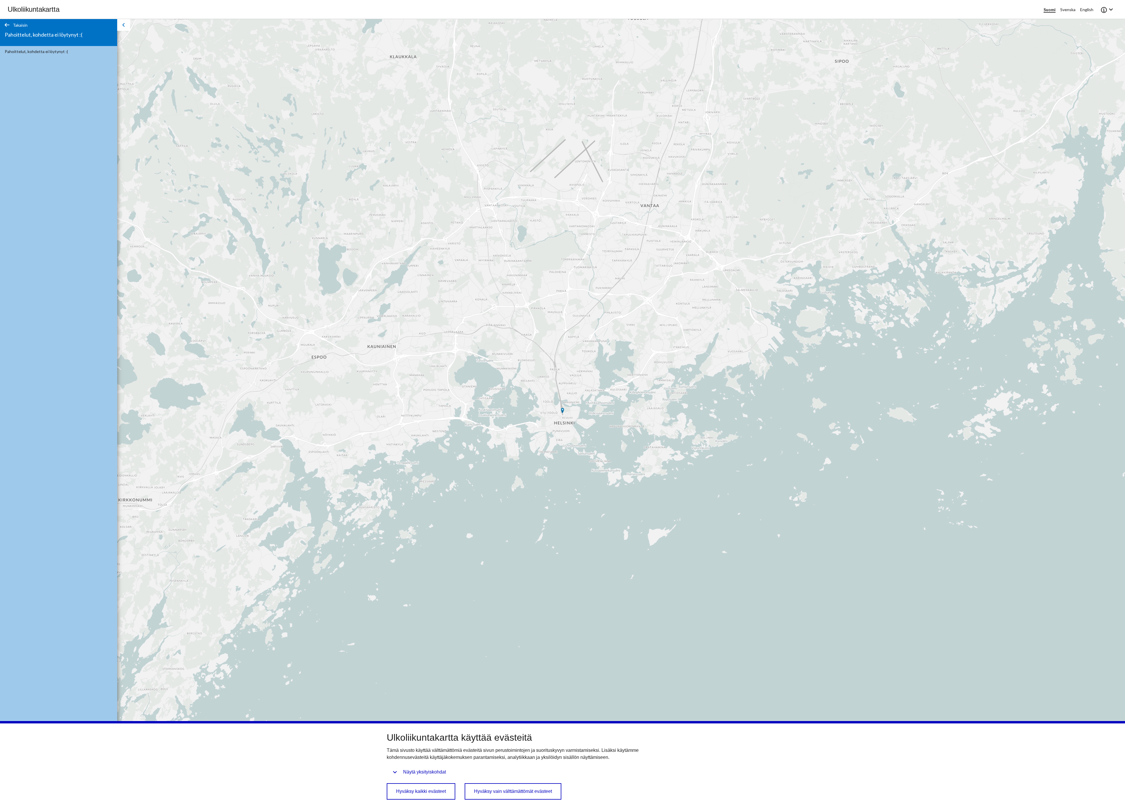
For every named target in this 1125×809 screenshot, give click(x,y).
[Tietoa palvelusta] (1107, 9)
